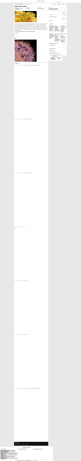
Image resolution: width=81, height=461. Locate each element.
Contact (26, 460)
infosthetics (17, 9)
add (37, 8)
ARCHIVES (59, 4)
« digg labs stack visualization (53, 9)
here (59, 1)
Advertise (29, 460)
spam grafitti (33, 31)
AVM (59, 53)
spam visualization (21, 31)
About (23, 460)
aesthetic (27, 8)
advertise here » (64, 12)
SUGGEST (54, 4)
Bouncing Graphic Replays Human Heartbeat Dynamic (8, 451)
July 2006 (17, 8)
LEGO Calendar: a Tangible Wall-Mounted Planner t (9, 454)
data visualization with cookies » (53, 8)
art (29, 8)
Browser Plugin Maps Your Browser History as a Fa (8, 452)
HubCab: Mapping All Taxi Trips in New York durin (9, 455)
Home (16, 460)
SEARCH (51, 14)
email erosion (27, 31)
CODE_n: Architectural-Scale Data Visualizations (8, 457)
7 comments (42, 8)
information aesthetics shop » (53, 43)
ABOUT (63, 4)
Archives (36, 460)
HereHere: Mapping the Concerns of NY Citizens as (9, 458)
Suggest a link (20, 460)
